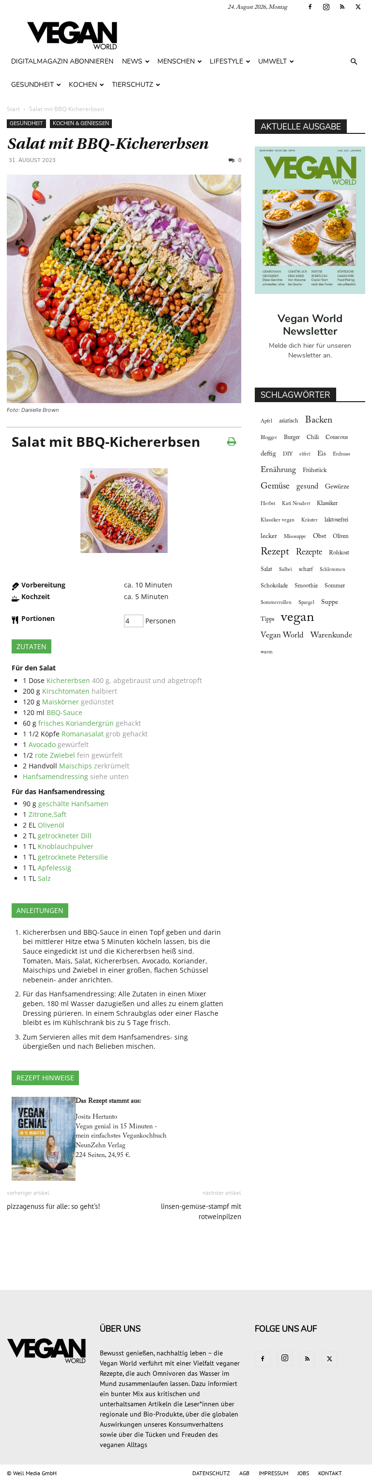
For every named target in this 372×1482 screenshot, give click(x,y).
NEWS (132, 61)
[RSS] (342, 7)
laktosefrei (336, 520)
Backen (318, 420)
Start (13, 109)
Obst (319, 536)
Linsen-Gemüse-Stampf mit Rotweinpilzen (201, 1211)
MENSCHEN (176, 61)
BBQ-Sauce (64, 712)
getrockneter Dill (65, 835)
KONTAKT (330, 1473)
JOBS (303, 1473)
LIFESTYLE (226, 61)
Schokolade (274, 586)
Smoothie (306, 586)
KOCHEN (83, 84)
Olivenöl (51, 825)
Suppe (329, 602)
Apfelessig (54, 867)
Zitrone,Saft (47, 814)
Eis (321, 454)
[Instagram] (326, 7)
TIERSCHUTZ (132, 84)
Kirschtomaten (66, 691)
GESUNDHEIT (32, 84)
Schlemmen (332, 569)
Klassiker (327, 503)
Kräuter (309, 520)
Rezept (275, 552)
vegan (297, 618)
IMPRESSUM (273, 1473)
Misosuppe (295, 536)
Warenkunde (331, 635)
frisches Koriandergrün (76, 723)
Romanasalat (83, 733)
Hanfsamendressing (55, 776)
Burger (292, 437)
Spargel (306, 602)
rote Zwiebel (55, 755)
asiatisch (288, 421)
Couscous (337, 437)
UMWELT (272, 61)
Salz (44, 878)
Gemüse (275, 486)
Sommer (335, 586)
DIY (288, 454)
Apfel (266, 421)
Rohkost (339, 553)
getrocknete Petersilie (73, 857)
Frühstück (314, 470)
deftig (268, 454)
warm (267, 652)
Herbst (268, 503)
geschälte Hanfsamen (73, 803)
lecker (269, 536)
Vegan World (282, 635)
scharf (306, 569)
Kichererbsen (68, 680)
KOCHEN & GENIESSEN (81, 123)
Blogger (269, 437)
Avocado (42, 744)
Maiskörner (60, 701)
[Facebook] (310, 7)
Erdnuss (341, 454)
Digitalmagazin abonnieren (62, 61)
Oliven (341, 536)
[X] (358, 7)
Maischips (75, 765)
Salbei (285, 569)
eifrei (304, 454)
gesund (307, 486)
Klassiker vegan (277, 520)
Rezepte (309, 552)
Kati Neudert (296, 503)
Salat (266, 569)
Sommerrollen (276, 602)
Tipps (267, 619)
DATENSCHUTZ (211, 1473)
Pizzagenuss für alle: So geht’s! (53, 1206)
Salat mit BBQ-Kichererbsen (107, 144)
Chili (313, 437)
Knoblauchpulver (65, 846)
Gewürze (337, 487)
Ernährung (278, 470)
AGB (244, 1473)
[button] (353, 61)
